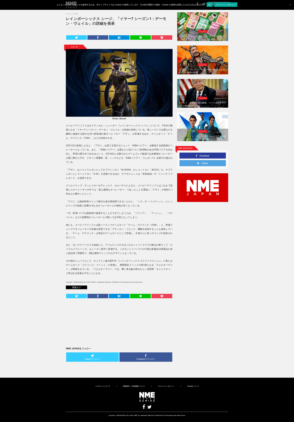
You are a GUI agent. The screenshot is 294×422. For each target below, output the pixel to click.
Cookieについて (193, 386)
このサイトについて (102, 386)
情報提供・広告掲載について (134, 386)
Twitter (203, 163)
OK (209, 4)
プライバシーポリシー (166, 386)
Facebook (203, 155)
